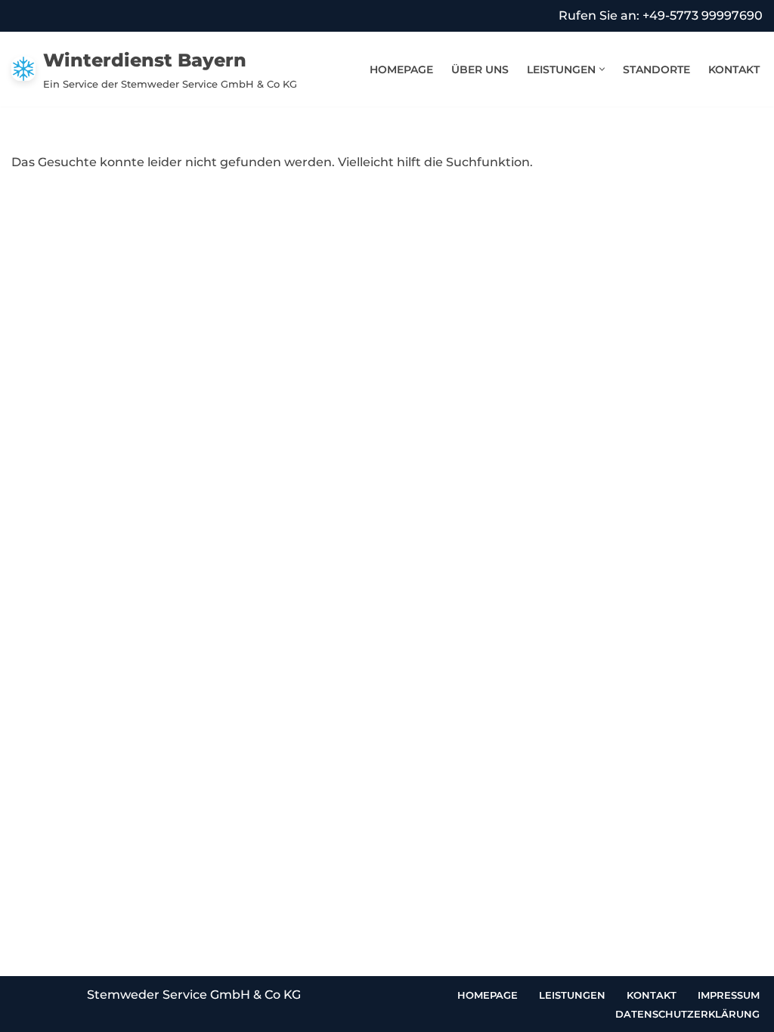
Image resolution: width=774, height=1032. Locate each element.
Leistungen (572, 995)
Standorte (656, 69)
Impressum (729, 995)
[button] (602, 69)
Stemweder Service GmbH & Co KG (194, 994)
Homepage (401, 69)
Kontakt (734, 69)
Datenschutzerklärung (687, 1014)
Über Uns (480, 69)
